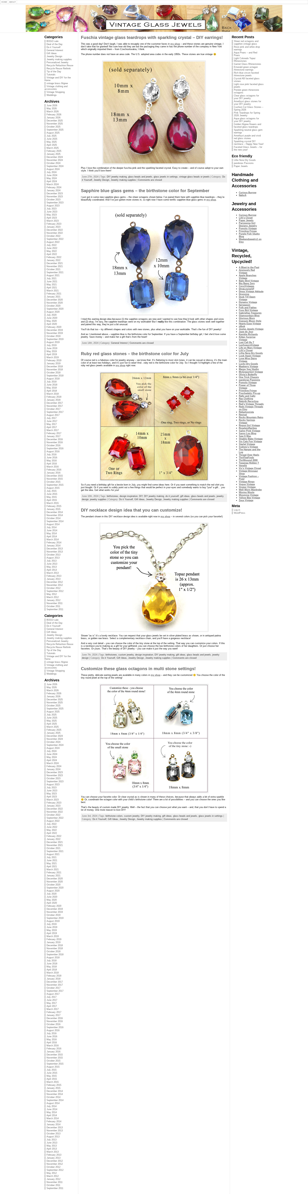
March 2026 (53, 111)
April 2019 (52, 354)
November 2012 (55, 585)
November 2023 (55, 196)
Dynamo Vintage (248, 302)
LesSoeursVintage (249, 345)
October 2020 (53, 305)
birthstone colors (114, 816)
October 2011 (53, 606)
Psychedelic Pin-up (249, 393)
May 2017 (52, 424)
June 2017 (52, 421)
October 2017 (53, 409)
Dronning (244, 294)
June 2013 (52, 563)
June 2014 (52, 530)
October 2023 (53, 199)
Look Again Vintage (250, 355)
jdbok (242, 326)
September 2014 (55, 521)
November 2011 (55, 603)
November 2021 (55, 266)
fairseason (244, 305)
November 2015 (55, 478)
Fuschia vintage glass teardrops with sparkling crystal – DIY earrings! (152, 37)
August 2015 (53, 488)
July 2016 (52, 454)
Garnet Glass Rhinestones (247, 64)
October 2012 (53, 588)
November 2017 (55, 406)
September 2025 (55, 129)
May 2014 (52, 533)
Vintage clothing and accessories (56, 87)
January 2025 (53, 154)
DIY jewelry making (117, 176)
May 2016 (52, 460)
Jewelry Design (54, 56)
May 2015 (52, 497)
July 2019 (52, 345)
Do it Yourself (53, 47)
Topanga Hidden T (249, 463)
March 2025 (53, 148)
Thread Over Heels (249, 455)
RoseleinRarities (248, 428)
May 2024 (52, 178)
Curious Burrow (247, 192)
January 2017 (53, 436)
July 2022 (52, 245)
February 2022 (54, 257)
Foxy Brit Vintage (248, 310)
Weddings (52, 95)
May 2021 (52, 284)
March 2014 (53, 539)
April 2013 (52, 570)
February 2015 (54, 506)
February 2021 (54, 293)
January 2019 (53, 363)
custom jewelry (126, 654)
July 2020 (52, 315)
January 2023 (53, 227)
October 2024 (53, 163)
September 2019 (55, 339)
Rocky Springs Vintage (247, 421)
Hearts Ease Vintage (250, 323)
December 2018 (55, 366)
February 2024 (54, 187)
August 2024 (53, 169)
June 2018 (52, 384)
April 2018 (52, 390)
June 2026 (52, 105)
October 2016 (53, 445)
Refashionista (246, 412)
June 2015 (52, 494)
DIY (141, 496)
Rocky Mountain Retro (251, 417)
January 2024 (53, 190)
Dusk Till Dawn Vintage (247, 298)
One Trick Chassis (249, 377)
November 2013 (55, 551)
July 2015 (52, 491)
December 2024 (55, 157)
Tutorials (51, 74)
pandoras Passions (244, 163)
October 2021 (53, 269)
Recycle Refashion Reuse (60, 65)
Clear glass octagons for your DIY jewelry (246, 97)
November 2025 (55, 123)
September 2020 (55, 308)
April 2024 (52, 181)
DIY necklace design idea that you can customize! (131, 510)
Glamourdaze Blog (249, 315)
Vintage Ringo (247, 481)
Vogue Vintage (247, 484)
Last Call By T (246, 342)
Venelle (243, 465)
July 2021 (52, 278)
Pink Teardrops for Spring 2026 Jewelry (247, 114)
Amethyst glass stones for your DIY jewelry (247, 102)
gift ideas (185, 496)
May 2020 (52, 321)
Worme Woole (246, 492)
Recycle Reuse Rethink (59, 68)
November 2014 (55, 515)
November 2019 (55, 333)
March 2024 (53, 184)
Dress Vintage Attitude (251, 291)
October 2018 (53, 372)
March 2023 (53, 220)
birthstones (112, 496)
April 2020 (52, 324)
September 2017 (55, 412)
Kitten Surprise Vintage (247, 338)
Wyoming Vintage (248, 495)
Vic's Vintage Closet (250, 468)
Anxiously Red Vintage (247, 271)
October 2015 (53, 481)
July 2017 (52, 418)
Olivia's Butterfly (248, 374)
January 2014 (53, 545)
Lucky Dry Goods (248, 363)
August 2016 (53, 451)
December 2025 (55, 120)
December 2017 (55, 403)
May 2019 (52, 351)
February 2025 (54, 151)
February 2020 (54, 327)
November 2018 (55, 369)
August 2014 (53, 524)
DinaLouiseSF (246, 288)
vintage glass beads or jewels (194, 176)
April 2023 (52, 217)
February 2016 (54, 469)
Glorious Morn (247, 318)
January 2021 (53, 296)
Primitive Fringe (248, 231)
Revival (243, 414)
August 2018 (53, 378)
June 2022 (52, 248)
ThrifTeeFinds (246, 457)
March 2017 (53, 430)
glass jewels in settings (166, 176)
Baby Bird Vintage (249, 280)
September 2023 (55, 202)
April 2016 (52, 463)
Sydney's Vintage (248, 446)
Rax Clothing (246, 398)
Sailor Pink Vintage (249, 430)
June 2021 (52, 281)
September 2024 (55, 166)
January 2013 (53, 579)
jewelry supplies (98, 499)
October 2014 (53, 518)
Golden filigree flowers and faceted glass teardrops (247, 125)
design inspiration (129, 496)
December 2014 (55, 512)
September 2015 (55, 485)
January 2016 (53, 472)
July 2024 (52, 172)
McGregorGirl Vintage (251, 372)
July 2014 (52, 527)
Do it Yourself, (126, 499)
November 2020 (55, 302)
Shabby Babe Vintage (251, 438)
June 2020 (52, 318)
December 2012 (55, 582)
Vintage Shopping (56, 92)
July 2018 (52, 381)
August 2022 (53, 242)
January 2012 (53, 600)
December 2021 (55, 263)
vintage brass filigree (57, 83)
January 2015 (53, 509)
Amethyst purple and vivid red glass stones (247, 137)
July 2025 (52, 135)
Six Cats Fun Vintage (250, 441)
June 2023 (52, 211)
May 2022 (52, 251)
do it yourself (172, 496)
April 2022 (52, 254)
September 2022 (55, 239)
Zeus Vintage (246, 500)
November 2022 (55, 233)
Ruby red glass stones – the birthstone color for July (135, 353)
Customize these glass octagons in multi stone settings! (138, 668)
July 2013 (52, 560)
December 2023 (55, 193)
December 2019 (55, 330)
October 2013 (53, 554)
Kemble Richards (248, 334)
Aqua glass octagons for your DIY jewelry (246, 119)
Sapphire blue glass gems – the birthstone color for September (145, 190)
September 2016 (55, 448)
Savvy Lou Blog (247, 433)
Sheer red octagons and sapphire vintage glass (246, 42)
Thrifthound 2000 (248, 460)
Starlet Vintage (247, 444)
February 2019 (54, 360)
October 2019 (53, 336)
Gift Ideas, (140, 499)
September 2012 (55, 591)
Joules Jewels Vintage (251, 329)
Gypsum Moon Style (250, 321)
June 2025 (52, 138)
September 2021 (55, 272)
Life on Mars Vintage (250, 347)
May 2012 (52, 594)
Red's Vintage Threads (251, 404)
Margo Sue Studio (249, 369)
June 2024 (52, 175)
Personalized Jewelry (57, 62)
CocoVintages (246, 286)
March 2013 (53, 573)
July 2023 (52, 208)
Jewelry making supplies (59, 59)
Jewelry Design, (102, 180)
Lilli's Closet (246, 217)
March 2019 (53, 357)
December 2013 (55, 548)
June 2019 (52, 348)
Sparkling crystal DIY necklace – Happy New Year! (249, 142)
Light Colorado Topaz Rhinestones (245, 59)
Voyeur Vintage (247, 487)
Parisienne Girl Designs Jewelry (248, 224)
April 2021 (52, 287)
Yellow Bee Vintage (249, 497)
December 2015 (55, 475)
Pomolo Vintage (248, 228)
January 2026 (53, 117)
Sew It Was (245, 436)
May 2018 (52, 387)
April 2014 (52, 536)
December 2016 (55, 439)
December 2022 (55, 230)
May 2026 (52, 108)
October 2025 (53, 126)
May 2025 (52, 142)
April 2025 (52, 145)
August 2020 (53, 312)
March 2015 (53, 503)
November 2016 (55, 442)
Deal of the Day (55, 44)
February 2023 (54, 223)
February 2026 (54, 114)
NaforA (242, 195)
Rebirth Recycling (248, 401)
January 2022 (53, 260)
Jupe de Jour (246, 331)
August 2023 (53, 205)
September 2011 (55, 609)
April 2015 (52, 500)
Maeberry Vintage (248, 366)
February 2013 (54, 576)
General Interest (55, 50)
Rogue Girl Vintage (249, 425)
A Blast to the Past (249, 267)
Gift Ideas (52, 53)
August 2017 (53, 415)
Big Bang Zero (247, 283)
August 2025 (53, 132)
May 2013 (52, 566)
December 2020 (55, 299)
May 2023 (52, 214)
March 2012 (53, 597)
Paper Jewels (241, 166)
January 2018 (53, 400)
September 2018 (55, 375)
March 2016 (53, 466)
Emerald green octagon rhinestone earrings (246, 68)
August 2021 (53, 275)
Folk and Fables (247, 307)
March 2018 (53, 393)
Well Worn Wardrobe (250, 489)
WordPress (239, 513)
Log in (237, 510)
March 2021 (53, 290)
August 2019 (53, 342)
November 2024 (55, 160)
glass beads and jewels (140, 176)
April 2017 (52, 427)
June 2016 (52, 457)
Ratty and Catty (247, 396)
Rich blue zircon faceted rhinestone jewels (246, 74)
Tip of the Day (54, 71)
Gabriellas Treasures (250, 313)
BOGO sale (52, 41)
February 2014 (54, 542)
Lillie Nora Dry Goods (245, 160)
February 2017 (54, 433)
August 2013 (53, 557)
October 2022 (53, 236)
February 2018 (54, 397)
